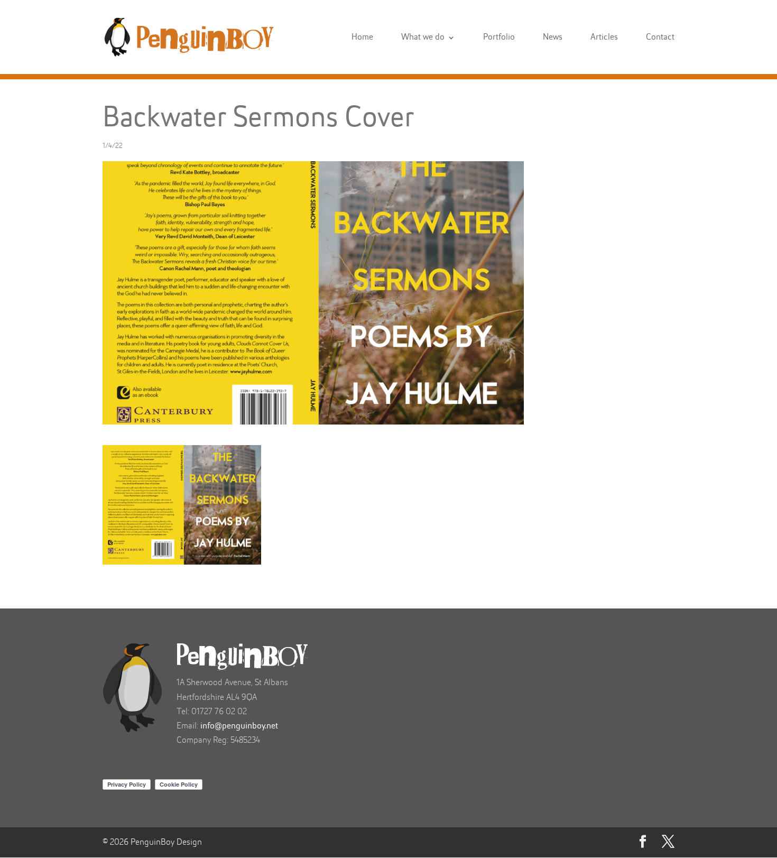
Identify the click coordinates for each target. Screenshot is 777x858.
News (552, 38)
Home (362, 38)
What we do (423, 38)
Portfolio (499, 38)
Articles (604, 38)
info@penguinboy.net (239, 726)
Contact (660, 38)
